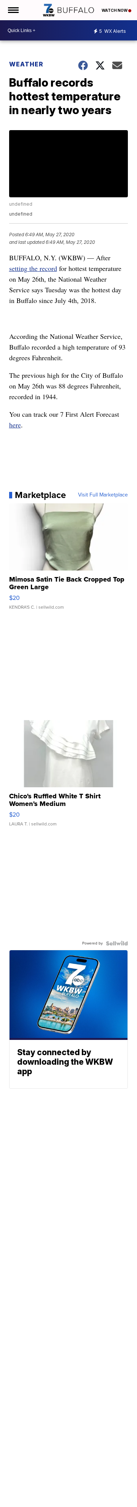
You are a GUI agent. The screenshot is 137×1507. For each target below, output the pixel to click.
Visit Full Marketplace (103, 495)
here (15, 424)
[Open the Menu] (13, 10)
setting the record (33, 268)
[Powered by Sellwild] (117, 943)
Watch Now (115, 10)
